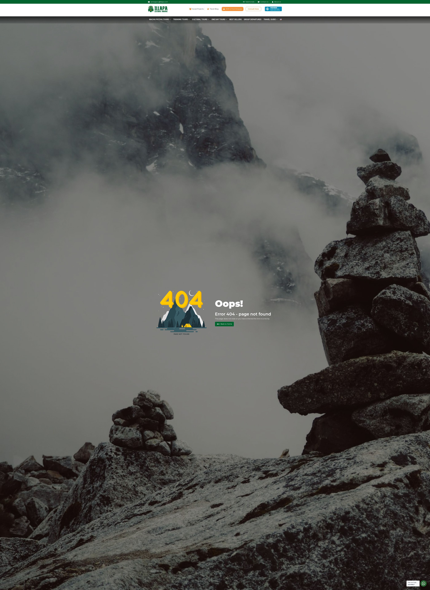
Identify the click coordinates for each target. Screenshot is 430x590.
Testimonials (249, 2)
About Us (277, 2)
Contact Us (264, 2)
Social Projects (198, 9)
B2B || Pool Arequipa (234, 9)
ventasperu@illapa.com (159, 2)
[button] (160, 19)
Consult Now (253, 9)
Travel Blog (214, 9)
